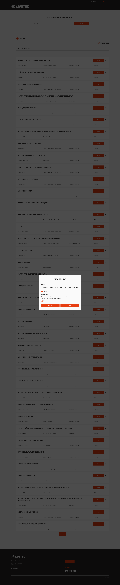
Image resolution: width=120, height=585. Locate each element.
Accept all (50, 305)
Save (70, 305)
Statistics (45, 301)
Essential (45, 291)
